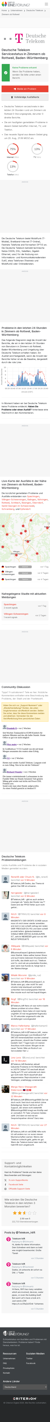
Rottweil (6, 502)
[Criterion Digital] (25, 1399)
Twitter (29, 1358)
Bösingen (26, 502)
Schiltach (15, 502)
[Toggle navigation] (46, 4)
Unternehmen (17, 10)
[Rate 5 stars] (34, 1213)
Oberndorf (37, 502)
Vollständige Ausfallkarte (26, 97)
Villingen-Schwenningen (14, 499)
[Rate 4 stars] (29, 1213)
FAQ (5, 1363)
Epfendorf (25, 509)
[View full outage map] (25, 537)
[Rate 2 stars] (20, 1213)
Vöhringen (42, 499)
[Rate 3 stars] (25, 1213)
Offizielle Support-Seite (19, 1188)
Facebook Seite (16, 1184)
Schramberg (8, 509)
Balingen (31, 499)
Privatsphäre (8, 1368)
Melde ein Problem (26, 89)
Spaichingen (33, 496)
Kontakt (6, 1373)
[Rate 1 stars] (15, 1213)
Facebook (30, 1363)
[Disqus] (25, 757)
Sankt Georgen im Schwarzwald (18, 506)
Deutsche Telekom (34, 10)
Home (4, 10)
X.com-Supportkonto (18, 1180)
